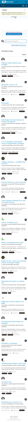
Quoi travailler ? (20, 145)
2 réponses (16, 171)
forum (23, 14)
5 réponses (14, 313)
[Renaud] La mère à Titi (9, 85)
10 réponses (14, 131)
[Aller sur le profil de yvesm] (3, 99)
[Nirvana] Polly (6, 382)
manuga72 (14, 383)
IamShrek (11, 165)
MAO (18, 264)
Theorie (18, 165)
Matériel (20, 244)
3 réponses (14, 94)
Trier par (24, 54)
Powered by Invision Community (14, 419)
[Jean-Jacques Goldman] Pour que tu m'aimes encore (13, 201)
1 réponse (15, 212)
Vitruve (11, 66)
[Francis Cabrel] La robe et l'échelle (13, 182)
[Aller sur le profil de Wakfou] (3, 318)
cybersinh (11, 284)
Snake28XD (14, 224)
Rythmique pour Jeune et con (11, 402)
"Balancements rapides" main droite (13, 363)
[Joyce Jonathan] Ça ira (9, 222)
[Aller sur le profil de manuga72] (3, 378)
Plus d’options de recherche (18, 45)
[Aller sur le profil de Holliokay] (3, 138)
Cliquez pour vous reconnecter (14, 34)
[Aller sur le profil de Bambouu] (3, 360)
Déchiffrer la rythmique (9, 343)
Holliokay (11, 145)
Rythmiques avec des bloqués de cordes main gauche (12, 120)
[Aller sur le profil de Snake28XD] (3, 218)
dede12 (11, 123)
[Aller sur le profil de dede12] (3, 116)
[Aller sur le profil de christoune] (3, 339)
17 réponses (14, 270)
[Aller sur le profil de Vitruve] (3, 59)
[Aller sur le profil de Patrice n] (3, 298)
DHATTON (14, 184)
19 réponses (14, 250)
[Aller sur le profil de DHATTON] (3, 178)
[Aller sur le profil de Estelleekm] (3, 197)
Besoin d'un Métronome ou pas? (12, 242)
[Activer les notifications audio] (25, 10)
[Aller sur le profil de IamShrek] (3, 158)
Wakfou (13, 325)
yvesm (10, 105)
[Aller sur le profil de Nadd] (3, 398)
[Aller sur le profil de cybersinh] (3, 277)
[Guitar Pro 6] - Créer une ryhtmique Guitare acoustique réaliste (13, 262)
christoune (11, 345)
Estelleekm (14, 204)
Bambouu (11, 365)
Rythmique (5, 103)
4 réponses (14, 74)
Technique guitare (19, 105)
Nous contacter (14, 416)
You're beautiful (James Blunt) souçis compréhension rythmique (12, 142)
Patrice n (14, 305)
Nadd (10, 403)
